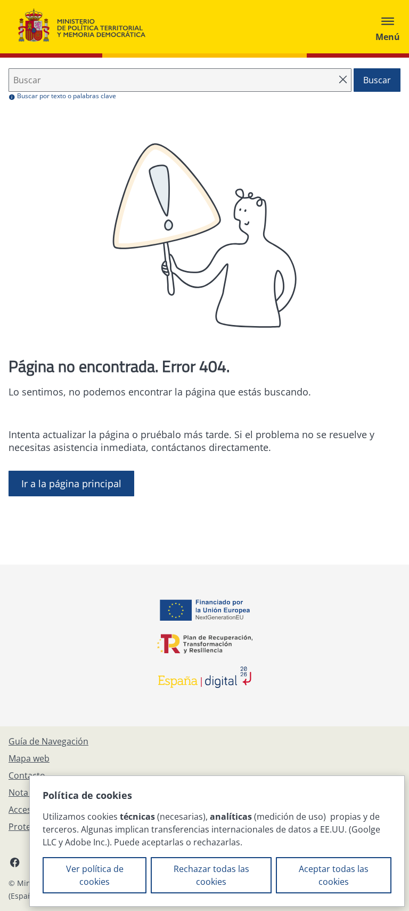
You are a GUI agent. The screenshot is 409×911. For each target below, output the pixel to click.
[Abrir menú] (387, 26)
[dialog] (217, 841)
